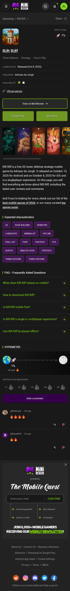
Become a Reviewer (48, 546)
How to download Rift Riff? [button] (19, 295)
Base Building (22, 225)
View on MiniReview (33, 103)
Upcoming (14, 18)
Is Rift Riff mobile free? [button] (16, 307)
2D (6, 225)
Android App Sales (25, 559)
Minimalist (30, 233)
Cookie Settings (46, 559)
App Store (52, 115)
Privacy (26, 564)
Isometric (42, 225)
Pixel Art (10, 242)
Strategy (25, 57)
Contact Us (30, 546)
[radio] (9, 387)
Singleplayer (27, 250)
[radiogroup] (35, 387)
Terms (35, 564)
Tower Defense (10, 57)
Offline (47, 233)
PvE (54, 242)
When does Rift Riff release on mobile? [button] (26, 283)
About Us (16, 546)
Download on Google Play (41, 552)
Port (25, 242)
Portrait (40, 242)
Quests (9, 250)
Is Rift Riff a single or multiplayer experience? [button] (30, 319)
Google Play (18, 115)
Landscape (11, 233)
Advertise (20, 552)
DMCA (45, 564)
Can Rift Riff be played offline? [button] (21, 331)
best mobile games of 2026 (19, 203)
